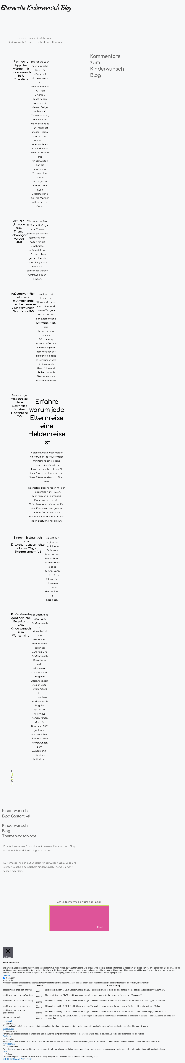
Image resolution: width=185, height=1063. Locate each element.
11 (12, 777)
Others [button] (5, 1051)
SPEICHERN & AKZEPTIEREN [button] (17, 1059)
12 (12, 781)
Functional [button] (7, 1021)
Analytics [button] (7, 1036)
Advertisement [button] (9, 1044)
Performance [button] (8, 1028)
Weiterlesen (39, 759)
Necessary (10, 978)
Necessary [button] (7, 975)
